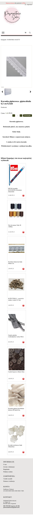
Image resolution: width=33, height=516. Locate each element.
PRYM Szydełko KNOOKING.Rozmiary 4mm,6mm (15, 190)
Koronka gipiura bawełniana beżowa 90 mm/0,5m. (16, 409)
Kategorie (3, 39)
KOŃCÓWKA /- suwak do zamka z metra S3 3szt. (16, 299)
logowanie (29, 4)
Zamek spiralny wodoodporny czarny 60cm (15, 335)
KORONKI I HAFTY (13, 39)
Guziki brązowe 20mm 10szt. (16, 372)
